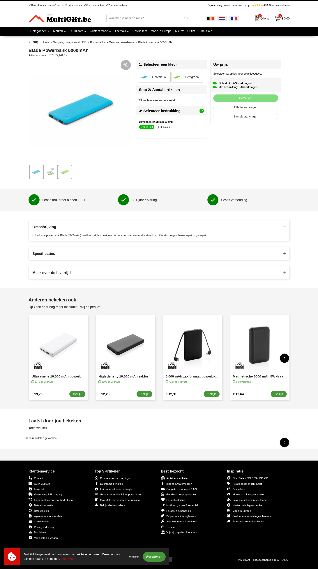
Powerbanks (97, 42)
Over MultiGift (42, 483)
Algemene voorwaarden (48, 516)
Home (45, 42)
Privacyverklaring (44, 527)
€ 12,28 (103, 394)
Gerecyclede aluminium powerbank (120, 494)
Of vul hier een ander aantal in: (159, 100)
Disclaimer (40, 532)
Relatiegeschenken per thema (249, 499)
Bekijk (77, 394)
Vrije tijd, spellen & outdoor (181, 532)
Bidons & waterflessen (179, 483)
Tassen (170, 527)
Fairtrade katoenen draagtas (116, 489)
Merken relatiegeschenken (247, 505)
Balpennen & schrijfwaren (181, 516)
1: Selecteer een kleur (158, 64)
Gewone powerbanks (122, 42)
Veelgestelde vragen (46, 537)
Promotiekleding (175, 499)
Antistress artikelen (177, 478)
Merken (58, 31)
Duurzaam (76, 31)
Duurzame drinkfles (111, 483)
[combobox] (144, 18)
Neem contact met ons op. (230, 5)
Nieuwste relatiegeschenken (248, 494)
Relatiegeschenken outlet (247, 483)
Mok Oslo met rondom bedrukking (120, 499)
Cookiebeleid (41, 521)
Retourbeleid (41, 510)
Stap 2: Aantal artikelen (159, 90)
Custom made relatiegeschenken (251, 516)
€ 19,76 (37, 394)
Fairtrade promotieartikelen (248, 521)
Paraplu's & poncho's (178, 510)
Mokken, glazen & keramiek (182, 505)
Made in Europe (241, 510)
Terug (34, 41)
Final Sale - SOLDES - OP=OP (250, 478)
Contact (38, 478)
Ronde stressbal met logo (115, 478)
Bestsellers (238, 489)
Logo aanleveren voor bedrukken (53, 499)
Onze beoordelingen (277, 5)
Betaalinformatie (43, 505)
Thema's (120, 31)
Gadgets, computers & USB (69, 42)
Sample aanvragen (245, 116)
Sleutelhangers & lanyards (181, 521)
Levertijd (39, 489)
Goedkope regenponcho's (181, 494)
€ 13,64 (238, 394)
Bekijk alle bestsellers (112, 505)
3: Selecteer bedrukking (160, 111)
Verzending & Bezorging (48, 494)
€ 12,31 (171, 394)
